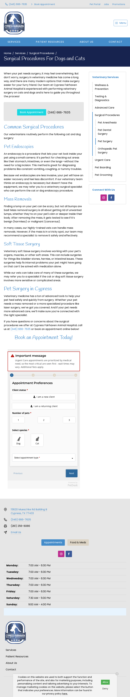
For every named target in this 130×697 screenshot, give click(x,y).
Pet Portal (95, 4)
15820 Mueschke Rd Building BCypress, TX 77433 (29, 511)
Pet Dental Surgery (104, 132)
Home (7, 53)
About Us (86, 42)
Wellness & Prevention (101, 87)
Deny (105, 688)
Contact (115, 42)
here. (65, 693)
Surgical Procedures (41, 53)
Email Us (16, 532)
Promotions (118, 4)
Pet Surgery (105, 141)
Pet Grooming (103, 175)
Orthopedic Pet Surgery (107, 150)
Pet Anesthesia (107, 122)
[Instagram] (104, 197)
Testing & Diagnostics (102, 98)
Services (14, 42)
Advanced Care (104, 107)
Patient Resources (50, 42)
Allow (105, 682)
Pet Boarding (103, 167)
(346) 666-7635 (59, 112)
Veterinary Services (105, 77)
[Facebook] (111, 197)
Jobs (106, 4)
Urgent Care (102, 160)
